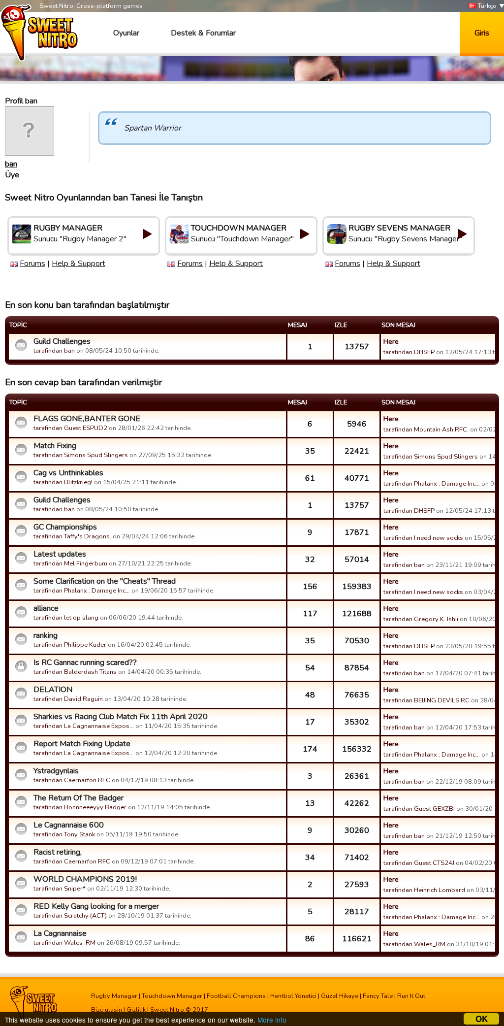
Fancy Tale (378, 996)
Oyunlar (126, 33)
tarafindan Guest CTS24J (418, 863)
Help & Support (78, 263)
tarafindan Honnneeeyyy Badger (79, 807)
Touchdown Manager (172, 996)
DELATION (52, 689)
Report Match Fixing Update (81, 743)
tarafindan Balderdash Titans (75, 671)
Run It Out (411, 996)
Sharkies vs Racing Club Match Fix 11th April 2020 (120, 716)
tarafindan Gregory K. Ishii (420, 619)
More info (271, 1020)
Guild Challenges (62, 341)
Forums (32, 263)
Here (391, 341)
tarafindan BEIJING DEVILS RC (426, 700)
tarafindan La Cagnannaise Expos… (83, 726)
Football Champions (236, 996)
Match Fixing (54, 445)
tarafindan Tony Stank (64, 834)
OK (481, 1019)
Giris (481, 33)
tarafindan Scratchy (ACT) (70, 915)
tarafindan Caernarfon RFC (71, 780)
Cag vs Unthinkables (68, 472)
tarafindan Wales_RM (64, 942)
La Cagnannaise (60, 933)
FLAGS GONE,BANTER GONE (86, 418)
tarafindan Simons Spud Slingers (80, 455)
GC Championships (65, 527)
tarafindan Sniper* (59, 888)
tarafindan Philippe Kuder (69, 644)
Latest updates (59, 554)
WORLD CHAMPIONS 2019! (85, 879)
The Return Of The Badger (78, 797)
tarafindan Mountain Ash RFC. (426, 429)
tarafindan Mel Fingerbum (70, 563)
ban (11, 164)
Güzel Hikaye (339, 996)
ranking (45, 635)
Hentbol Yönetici (293, 996)
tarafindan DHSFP (409, 352)
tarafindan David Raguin (68, 699)
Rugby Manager (114, 996)
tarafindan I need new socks (423, 537)
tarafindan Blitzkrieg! (63, 482)
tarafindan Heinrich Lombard (424, 890)
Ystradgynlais (56, 770)
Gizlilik (136, 1009)
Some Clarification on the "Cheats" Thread (104, 581)
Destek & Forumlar (203, 33)
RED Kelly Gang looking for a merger (96, 906)
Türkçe (486, 5)
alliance (46, 608)
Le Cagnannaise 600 (68, 825)
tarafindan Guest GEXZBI (419, 808)
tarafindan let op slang (65, 617)
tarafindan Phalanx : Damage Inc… (431, 483)
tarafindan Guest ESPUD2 (70, 428)
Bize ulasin (106, 1009)
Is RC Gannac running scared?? (85, 662)
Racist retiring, (57, 852)
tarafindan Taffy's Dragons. (72, 536)
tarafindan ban (54, 350)
